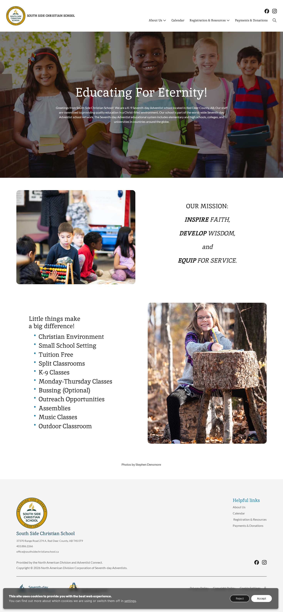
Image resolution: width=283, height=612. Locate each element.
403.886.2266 (24, 546)
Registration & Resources (207, 20)
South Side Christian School (51, 16)
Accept (261, 598)
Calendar (178, 20)
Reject (240, 598)
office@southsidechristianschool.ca (37, 551)
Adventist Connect (89, 562)
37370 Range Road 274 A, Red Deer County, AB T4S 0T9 (49, 540)
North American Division (54, 562)
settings (130, 601)
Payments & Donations (251, 20)
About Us (155, 20)
